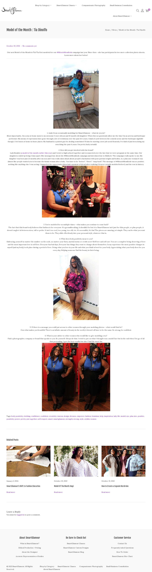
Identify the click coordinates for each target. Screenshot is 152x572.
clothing (27, 416)
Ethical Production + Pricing (30, 548)
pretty (23, 419)
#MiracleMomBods (64, 52)
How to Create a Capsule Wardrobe (115, 486)
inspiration (108, 416)
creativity (52, 416)
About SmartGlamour (51, 569)
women (93, 419)
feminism (95, 416)
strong (76, 419)
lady (115, 416)
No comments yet (30, 46)
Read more (11, 492)
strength (69, 419)
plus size (133, 416)
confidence (35, 416)
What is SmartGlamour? (29, 543)
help (101, 416)
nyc (127, 416)
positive (141, 416)
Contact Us (122, 543)
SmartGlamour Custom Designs (76, 548)
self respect (42, 419)
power (17, 419)
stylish (87, 419)
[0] (147, 10)
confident (44, 416)
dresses (73, 416)
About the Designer (30, 552)
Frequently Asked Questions (122, 548)
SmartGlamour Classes (76, 543)
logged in (20, 515)
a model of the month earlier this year (36, 153)
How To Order (122, 552)
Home (107, 30)
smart (50, 419)
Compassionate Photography (91, 566)
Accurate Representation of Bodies (30, 556)
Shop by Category (47, 566)
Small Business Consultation (117, 566)
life (118, 416)
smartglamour (59, 419)
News (114, 30)
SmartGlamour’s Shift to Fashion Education (23, 486)
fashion (88, 416)
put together (31, 419)
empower (80, 416)
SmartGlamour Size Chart (122, 556)
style (82, 419)
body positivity (17, 416)
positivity (10, 419)
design (66, 416)
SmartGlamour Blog (76, 552)
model (123, 416)
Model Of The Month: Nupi (64, 486)
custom (60, 416)
